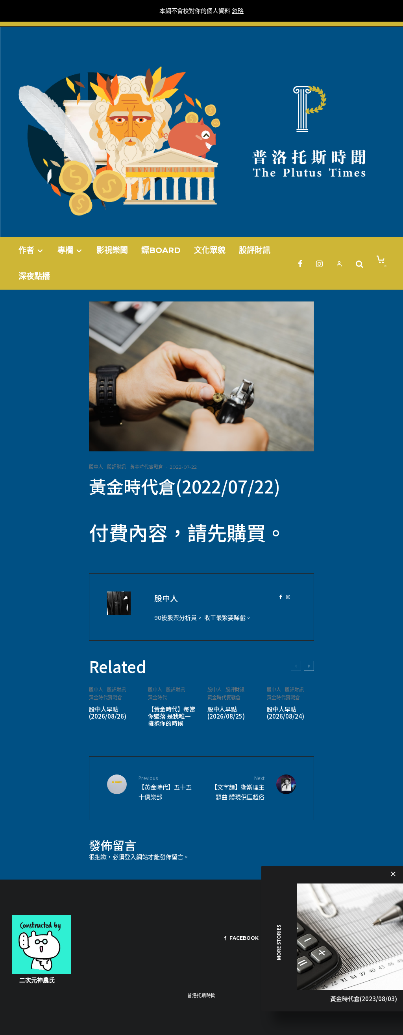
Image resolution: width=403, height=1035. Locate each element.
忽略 (238, 11)
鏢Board (161, 250)
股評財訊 (254, 250)
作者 (26, 250)
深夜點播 (34, 276)
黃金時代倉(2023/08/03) (363, 998)
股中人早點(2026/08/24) (285, 713)
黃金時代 (157, 697)
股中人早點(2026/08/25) (226, 713)
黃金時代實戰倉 (146, 467)
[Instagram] (319, 263)
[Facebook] (300, 263)
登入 (130, 857)
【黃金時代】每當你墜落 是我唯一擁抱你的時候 (171, 716)
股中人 (96, 467)
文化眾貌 (210, 250)
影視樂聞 (112, 250)
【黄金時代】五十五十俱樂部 (165, 788)
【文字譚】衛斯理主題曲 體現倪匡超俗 (237, 788)
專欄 (65, 250)
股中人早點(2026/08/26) (107, 713)
